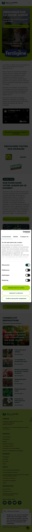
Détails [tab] (15, 236)
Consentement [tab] (6, 236)
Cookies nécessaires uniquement (16, 298)
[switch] (27, 270)
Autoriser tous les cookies (16, 288)
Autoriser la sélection (16, 293)
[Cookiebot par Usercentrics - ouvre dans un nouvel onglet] (23, 232)
